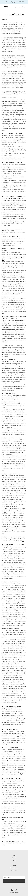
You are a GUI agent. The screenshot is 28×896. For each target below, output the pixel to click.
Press (14, 863)
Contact (14, 858)
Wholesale (14, 865)
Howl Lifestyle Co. (15, 892)
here (23, 540)
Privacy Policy (14, 870)
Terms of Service (14, 868)
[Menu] (25, 7)
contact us (15, 386)
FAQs (14, 860)
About (14, 855)
